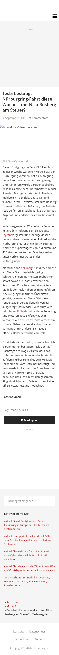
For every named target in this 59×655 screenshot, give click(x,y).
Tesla (25, 410)
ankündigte (28, 268)
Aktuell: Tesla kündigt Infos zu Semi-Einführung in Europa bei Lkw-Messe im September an (26, 525)
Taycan (6, 235)
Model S (16, 410)
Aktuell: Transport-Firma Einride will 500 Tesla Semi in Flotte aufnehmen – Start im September (27, 540)
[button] (29, 16)
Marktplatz (31, 420)
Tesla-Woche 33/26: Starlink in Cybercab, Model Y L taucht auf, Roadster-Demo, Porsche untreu (27, 581)
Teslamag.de (29, 7)
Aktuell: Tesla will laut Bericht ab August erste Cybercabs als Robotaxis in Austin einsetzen (26, 555)
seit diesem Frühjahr (15, 311)
